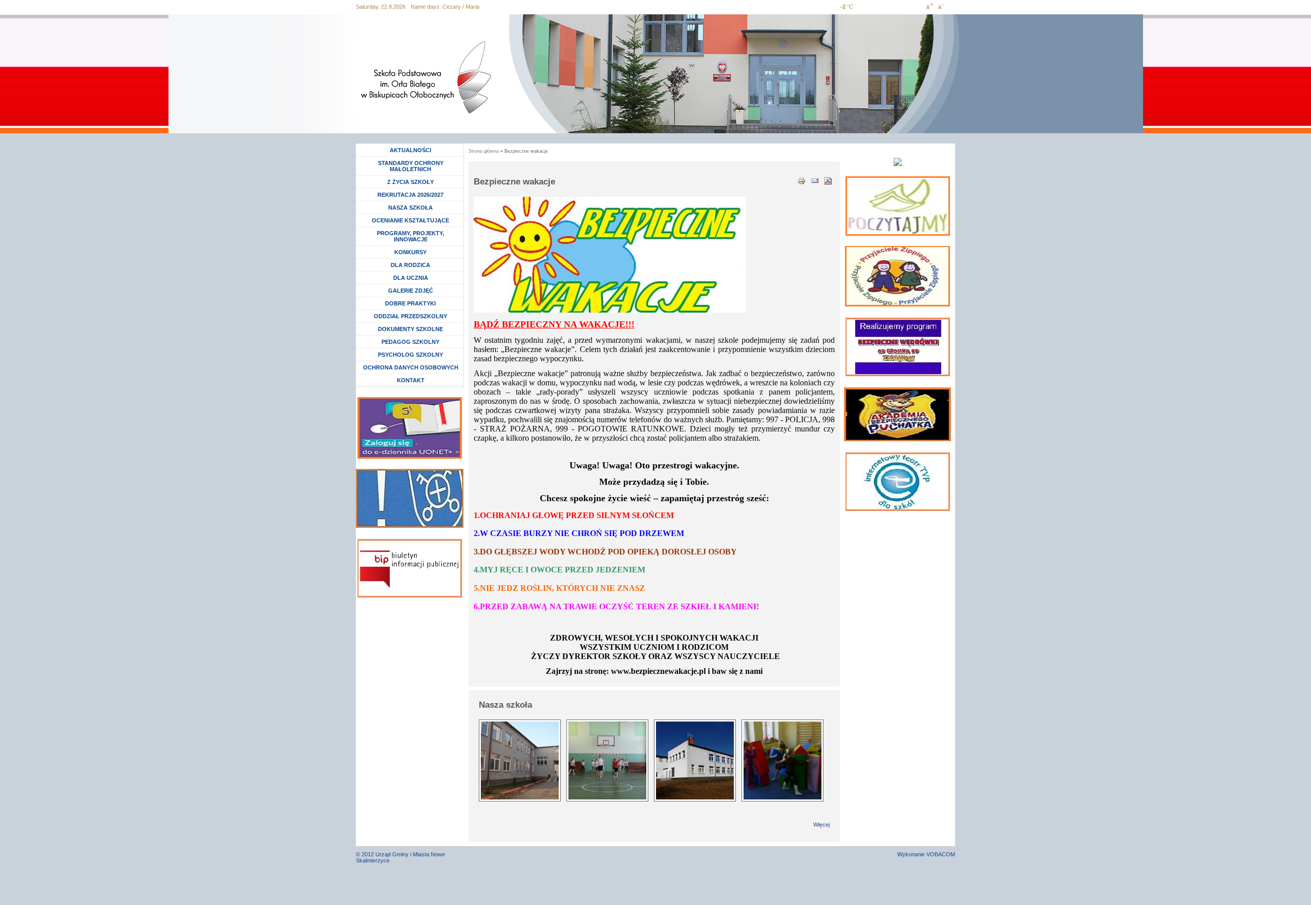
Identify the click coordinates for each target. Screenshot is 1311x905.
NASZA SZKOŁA (410, 207)
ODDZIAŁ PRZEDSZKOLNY (410, 316)
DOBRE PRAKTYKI (410, 303)
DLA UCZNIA (412, 278)
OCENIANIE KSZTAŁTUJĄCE (410, 220)
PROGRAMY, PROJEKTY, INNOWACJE (410, 236)
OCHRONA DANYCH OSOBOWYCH (410, 367)
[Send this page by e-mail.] (815, 180)
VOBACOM (940, 854)
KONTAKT (411, 380)
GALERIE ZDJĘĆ (410, 290)
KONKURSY (413, 252)
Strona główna (484, 151)
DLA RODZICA (410, 265)
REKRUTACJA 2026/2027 (410, 195)
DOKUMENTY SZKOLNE (410, 329)
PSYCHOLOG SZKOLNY (410, 355)
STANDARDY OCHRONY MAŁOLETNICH (410, 166)
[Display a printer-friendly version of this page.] (801, 180)
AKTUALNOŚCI (410, 150)
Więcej (821, 824)
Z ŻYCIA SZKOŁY (410, 182)
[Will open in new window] (897, 206)
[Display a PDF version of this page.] (828, 180)
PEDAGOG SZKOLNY (410, 342)
